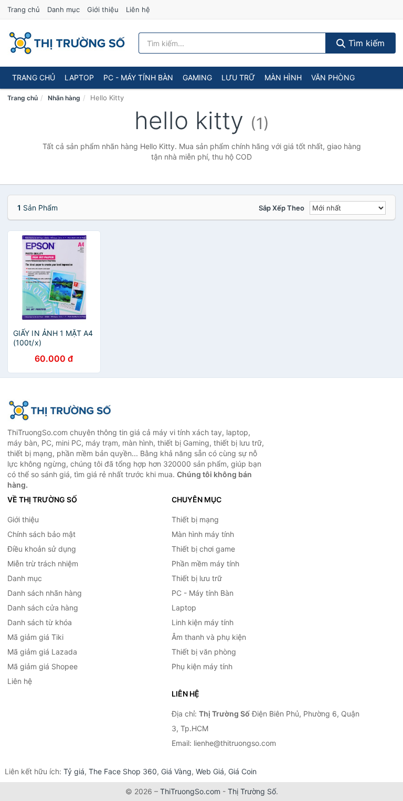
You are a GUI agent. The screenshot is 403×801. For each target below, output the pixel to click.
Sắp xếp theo (281, 208)
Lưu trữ (238, 77)
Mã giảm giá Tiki (35, 637)
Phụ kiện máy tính (202, 666)
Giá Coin (242, 771)
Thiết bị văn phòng (204, 651)
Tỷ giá (73, 771)
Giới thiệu (103, 9)
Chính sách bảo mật (41, 534)
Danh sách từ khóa (39, 622)
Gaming (197, 77)
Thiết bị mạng (195, 519)
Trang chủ (23, 9)
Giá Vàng (176, 771)
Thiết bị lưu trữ (197, 578)
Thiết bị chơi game (203, 548)
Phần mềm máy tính (205, 563)
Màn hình (283, 77)
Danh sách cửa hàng (42, 607)
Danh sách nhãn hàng (44, 592)
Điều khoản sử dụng (41, 548)
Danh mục (63, 9)
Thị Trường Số (252, 791)
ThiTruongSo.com (190, 791)
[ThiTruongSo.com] (66, 43)
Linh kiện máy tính (203, 622)
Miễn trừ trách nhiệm (42, 563)
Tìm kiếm (365, 43)
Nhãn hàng (64, 98)
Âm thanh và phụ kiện (209, 637)
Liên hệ (138, 9)
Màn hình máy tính (203, 534)
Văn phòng (333, 77)
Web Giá (210, 771)
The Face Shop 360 (123, 771)
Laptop (79, 77)
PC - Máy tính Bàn (138, 77)
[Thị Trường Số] (59, 410)
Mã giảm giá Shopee (42, 666)
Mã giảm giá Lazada (42, 651)
